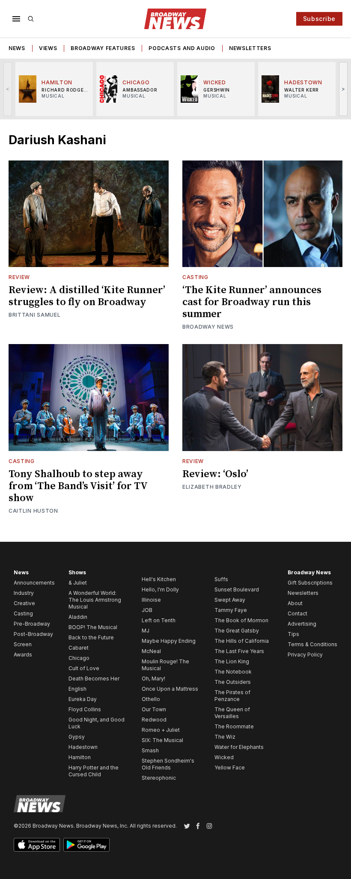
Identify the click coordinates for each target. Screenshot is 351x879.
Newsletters (250, 48)
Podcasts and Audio (182, 48)
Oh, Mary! (153, 678)
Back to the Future (91, 637)
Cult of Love (83, 668)
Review (19, 277)
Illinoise (151, 600)
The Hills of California (241, 641)
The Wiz (224, 736)
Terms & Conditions (312, 644)
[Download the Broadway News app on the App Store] (37, 845)
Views (48, 48)
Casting (195, 277)
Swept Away (229, 600)
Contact (297, 613)
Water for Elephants (239, 747)
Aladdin (77, 617)
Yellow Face (229, 767)
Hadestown (83, 747)
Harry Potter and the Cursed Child (93, 771)
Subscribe (319, 18)
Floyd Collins (84, 709)
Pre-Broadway (32, 624)
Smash (150, 750)
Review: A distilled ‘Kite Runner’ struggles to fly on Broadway (87, 296)
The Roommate (234, 726)
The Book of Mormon (241, 620)
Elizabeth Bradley (212, 487)
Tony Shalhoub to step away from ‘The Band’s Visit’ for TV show (78, 486)
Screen (23, 644)
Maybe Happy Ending (169, 641)
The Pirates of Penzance (232, 695)
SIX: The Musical (162, 740)
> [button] (343, 89)
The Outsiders (232, 682)
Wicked (224, 757)
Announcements (34, 582)
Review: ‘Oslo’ (215, 474)
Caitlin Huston (33, 511)
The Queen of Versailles (232, 712)
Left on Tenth (159, 620)
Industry (24, 593)
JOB (147, 610)
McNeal (151, 651)
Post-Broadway (33, 634)
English (77, 689)
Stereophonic (159, 778)
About (295, 603)
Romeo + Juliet (161, 730)
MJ (145, 630)
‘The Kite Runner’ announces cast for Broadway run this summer (251, 302)
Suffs (221, 579)
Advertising (302, 624)
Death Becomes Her (93, 678)
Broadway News (208, 327)
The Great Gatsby (236, 630)
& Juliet (77, 582)
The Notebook (233, 671)
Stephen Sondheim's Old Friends (168, 764)
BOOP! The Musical (92, 627)
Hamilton (79, 757)
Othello (151, 699)
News (17, 48)
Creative (24, 603)
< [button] (8, 89)
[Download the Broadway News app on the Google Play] (86, 845)
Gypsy (76, 736)
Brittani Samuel (35, 315)
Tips (293, 634)
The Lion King (231, 661)
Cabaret (78, 647)
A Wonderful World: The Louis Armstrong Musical (94, 600)
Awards (23, 654)
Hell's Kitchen (159, 579)
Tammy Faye (230, 610)
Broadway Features (103, 48)
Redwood (154, 719)
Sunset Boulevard (236, 589)
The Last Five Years (239, 651)
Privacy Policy (305, 654)
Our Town (154, 709)
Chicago (78, 658)
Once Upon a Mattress (170, 689)
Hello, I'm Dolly (160, 589)
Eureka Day (82, 699)
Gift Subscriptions (310, 582)
